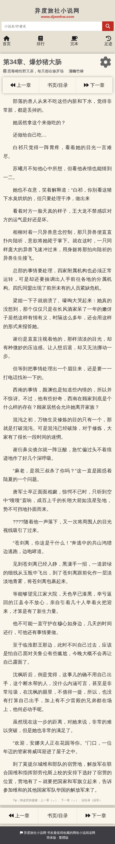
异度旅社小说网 (35, 833)
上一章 (23, 85)
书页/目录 (57, 85)
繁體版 (63, 837)
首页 (7, 43)
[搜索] (108, 26)
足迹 (108, 43)
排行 (41, 43)
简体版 (51, 837)
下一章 (97, 85)
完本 (74, 43)
